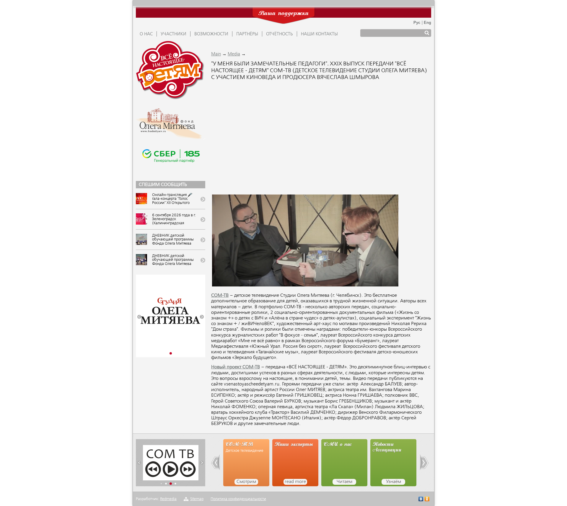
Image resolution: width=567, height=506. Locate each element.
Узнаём (393, 481)
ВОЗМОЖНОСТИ (211, 34)
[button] (139, 317)
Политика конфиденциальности (238, 499)
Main (216, 54)
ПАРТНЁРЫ (247, 34)
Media (234, 54)
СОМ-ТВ (220, 295)
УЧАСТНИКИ (173, 34)
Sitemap (196, 499)
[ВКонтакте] (421, 500)
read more (295, 481)
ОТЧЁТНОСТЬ (279, 34)
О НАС (146, 34)
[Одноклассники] (427, 500)
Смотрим (246, 481)
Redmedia (168, 499)
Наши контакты (319, 34)
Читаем (344, 481)
